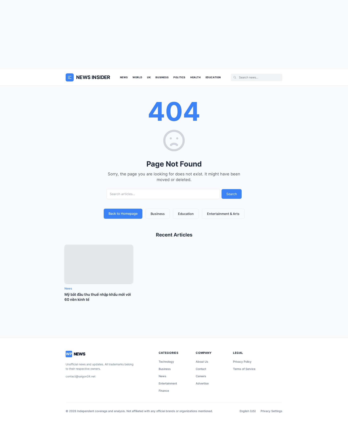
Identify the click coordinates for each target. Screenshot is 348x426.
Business (162, 77)
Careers (201, 376)
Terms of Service (244, 369)
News (124, 77)
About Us (202, 361)
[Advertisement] (174, 34)
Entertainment (168, 383)
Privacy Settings (271, 411)
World (137, 77)
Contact (201, 369)
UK (149, 77)
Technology (166, 361)
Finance (164, 390)
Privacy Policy (242, 361)
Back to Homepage (123, 213)
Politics (179, 77)
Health (195, 77)
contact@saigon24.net (80, 376)
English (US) (248, 411)
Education (213, 77)
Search (231, 194)
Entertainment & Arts (223, 214)
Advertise (202, 383)
